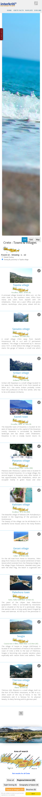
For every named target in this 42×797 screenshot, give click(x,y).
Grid (31, 251)
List (24, 251)
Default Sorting (8, 269)
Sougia (21, 647)
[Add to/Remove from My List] (39, 282)
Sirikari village (21, 384)
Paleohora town (21, 603)
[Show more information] (1, 319)
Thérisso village (21, 691)
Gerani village (21, 560)
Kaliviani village (21, 516)
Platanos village (21, 472)
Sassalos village (21, 340)
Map (38, 251)
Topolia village (21, 296)
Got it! (33, 794)
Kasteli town (21, 428)
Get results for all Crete (21, 785)
